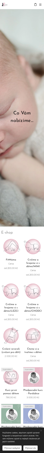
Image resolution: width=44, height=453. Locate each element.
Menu (40, 4)
